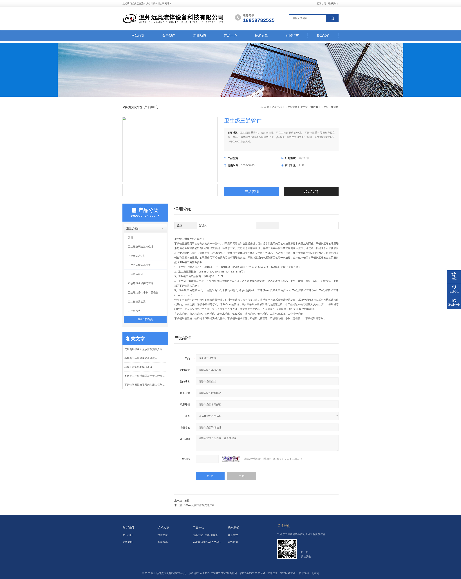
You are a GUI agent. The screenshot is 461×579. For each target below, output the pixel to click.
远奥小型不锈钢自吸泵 (205, 535)
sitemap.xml (288, 573)
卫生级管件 (291, 106)
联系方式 (233, 535)
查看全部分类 (145, 319)
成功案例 (127, 541)
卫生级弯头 (134, 310)
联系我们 (333, 3)
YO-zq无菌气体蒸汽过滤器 (199, 505)
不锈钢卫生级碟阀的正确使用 (140, 358)
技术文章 (261, 35)
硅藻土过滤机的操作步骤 (138, 367)
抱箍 (186, 500)
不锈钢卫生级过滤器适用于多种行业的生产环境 (145, 375)
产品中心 (230, 35)
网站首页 (137, 35)
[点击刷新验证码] (231, 459)
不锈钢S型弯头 (136, 255)
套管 (130, 237)
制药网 (315, 573)
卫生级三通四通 (309, 106)
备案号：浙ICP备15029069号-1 (247, 573)
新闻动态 (199, 35)
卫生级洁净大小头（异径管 (143, 292)
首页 (267, 106)
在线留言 (292, 35)
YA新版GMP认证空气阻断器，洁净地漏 (208, 541)
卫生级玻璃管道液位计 (140, 246)
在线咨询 (233, 541)
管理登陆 (272, 573)
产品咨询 (251, 192)
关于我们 (168, 35)
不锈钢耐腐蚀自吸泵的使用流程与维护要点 (145, 384)
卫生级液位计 (135, 274)
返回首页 (321, 3)
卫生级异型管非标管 (139, 264)
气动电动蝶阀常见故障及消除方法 (143, 349)
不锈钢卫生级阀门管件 (140, 283)
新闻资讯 (163, 541)
